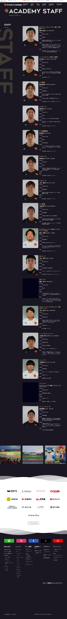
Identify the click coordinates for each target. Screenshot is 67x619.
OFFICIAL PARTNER (33, 523)
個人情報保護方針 (8, 614)
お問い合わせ (14, 614)
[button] (25, 5)
